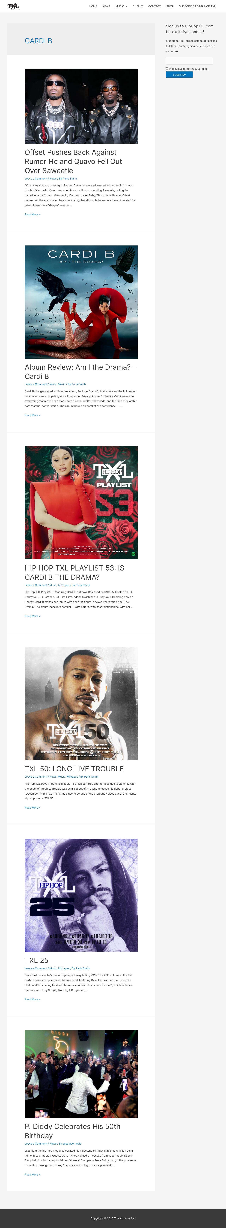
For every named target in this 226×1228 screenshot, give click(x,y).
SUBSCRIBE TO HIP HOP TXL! (197, 6)
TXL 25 (36, 960)
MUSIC (119, 6)
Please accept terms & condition (188, 68)
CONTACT (154, 6)
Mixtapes (64, 585)
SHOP (170, 6)
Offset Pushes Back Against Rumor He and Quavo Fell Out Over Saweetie (73, 161)
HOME (93, 6)
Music (61, 384)
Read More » (32, 214)
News (52, 178)
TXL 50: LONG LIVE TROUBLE (74, 768)
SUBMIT (138, 6)
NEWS (106, 6)
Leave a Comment (36, 178)
